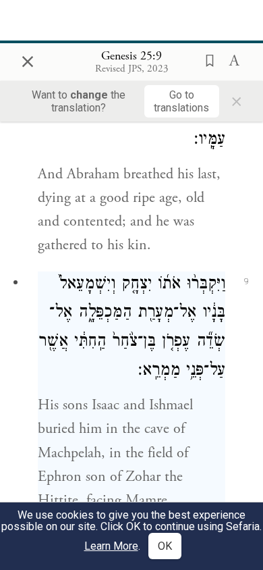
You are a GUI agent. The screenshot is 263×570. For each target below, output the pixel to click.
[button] (206, 59)
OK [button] (165, 546)
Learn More (111, 546)
